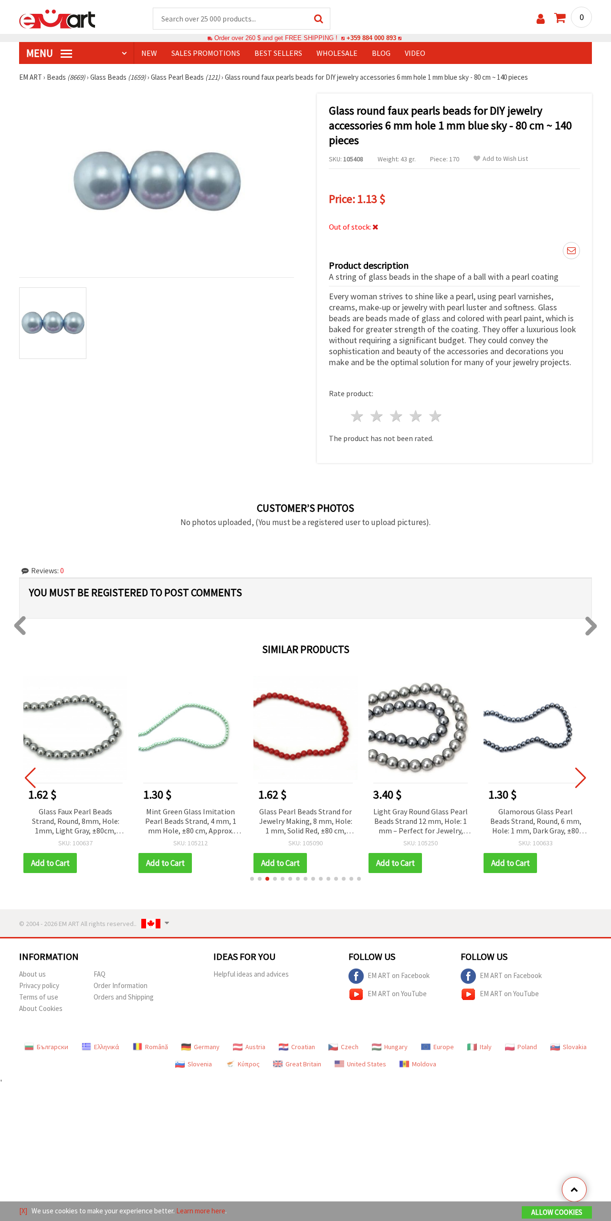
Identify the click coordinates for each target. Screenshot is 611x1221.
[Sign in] (541, 18)
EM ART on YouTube (397, 993)
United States (366, 1064)
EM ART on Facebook (399, 975)
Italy (486, 1046)
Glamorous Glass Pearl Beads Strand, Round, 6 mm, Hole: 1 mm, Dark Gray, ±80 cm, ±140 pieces (535, 822)
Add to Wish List (505, 158)
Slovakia (575, 1046)
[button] (252, 879)
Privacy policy (39, 985)
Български (52, 1046)
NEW (149, 53)
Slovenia (200, 1064)
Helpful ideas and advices (251, 974)
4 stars (416, 416)
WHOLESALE (337, 53)
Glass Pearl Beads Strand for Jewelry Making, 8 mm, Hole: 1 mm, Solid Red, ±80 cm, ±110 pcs (305, 822)
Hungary (396, 1046)
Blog (381, 53)
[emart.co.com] (57, 18)
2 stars (377, 416)
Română (156, 1046)
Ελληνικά (106, 1046)
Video (415, 53)
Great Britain (303, 1064)
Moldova (424, 1064)
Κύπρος (249, 1064)
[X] (23, 1210)
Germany (207, 1046)
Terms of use (38, 996)
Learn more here (200, 1210)
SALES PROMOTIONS (205, 53)
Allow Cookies (556, 1212)
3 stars (397, 416)
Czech (349, 1046)
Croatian (303, 1046)
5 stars (435, 416)
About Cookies (41, 1008)
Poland (527, 1046)
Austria (255, 1046)
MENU (40, 53)
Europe (443, 1046)
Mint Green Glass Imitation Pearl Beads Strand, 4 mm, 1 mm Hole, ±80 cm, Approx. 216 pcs (190, 822)
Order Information (120, 985)
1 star (358, 416)
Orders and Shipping (124, 996)
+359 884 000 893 (371, 38)
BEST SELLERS (278, 53)
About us (32, 974)
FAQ (99, 974)
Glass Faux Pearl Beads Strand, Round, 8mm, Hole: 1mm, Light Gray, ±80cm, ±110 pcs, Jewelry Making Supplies (75, 822)
